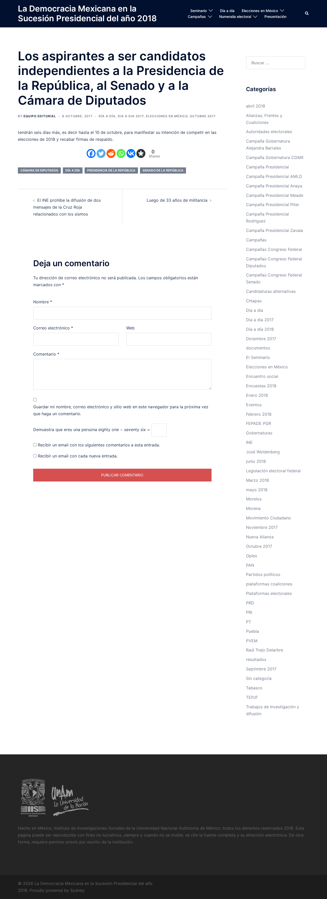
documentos (258, 347)
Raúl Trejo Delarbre (264, 649)
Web (130, 327)
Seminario (198, 10)
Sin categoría (259, 678)
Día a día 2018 (260, 329)
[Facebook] (91, 153)
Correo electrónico (53, 327)
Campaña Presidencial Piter (272, 204)
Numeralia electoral (235, 16)
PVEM (252, 640)
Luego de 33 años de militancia (177, 200)
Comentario (46, 354)
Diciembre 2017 (261, 338)
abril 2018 (255, 106)
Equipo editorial (40, 116)
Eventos (254, 404)
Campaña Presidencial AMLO (274, 176)
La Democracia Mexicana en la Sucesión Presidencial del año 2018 (87, 13)
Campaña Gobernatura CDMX (274, 157)
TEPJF (252, 697)
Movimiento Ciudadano (268, 517)
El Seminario (258, 357)
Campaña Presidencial (267, 166)
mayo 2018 (256, 489)
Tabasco (254, 687)
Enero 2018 (257, 395)
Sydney (77, 890)
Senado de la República (163, 170)
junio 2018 (256, 461)
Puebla (252, 631)
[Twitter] (101, 153)
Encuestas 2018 (261, 385)
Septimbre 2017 (261, 668)
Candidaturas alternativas (271, 291)
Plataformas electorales (269, 593)
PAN (250, 565)
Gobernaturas (259, 432)
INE (249, 442)
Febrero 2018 (259, 414)
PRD (250, 602)
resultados (256, 659)
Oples (251, 555)
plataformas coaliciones (269, 583)
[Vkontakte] (130, 153)
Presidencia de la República (111, 170)
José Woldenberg (263, 451)
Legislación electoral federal (273, 470)
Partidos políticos (263, 574)
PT (248, 621)
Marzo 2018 (257, 480)
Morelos (254, 498)
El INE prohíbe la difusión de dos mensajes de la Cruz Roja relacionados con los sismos (67, 207)
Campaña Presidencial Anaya (274, 185)
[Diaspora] (140, 153)
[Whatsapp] (120, 153)
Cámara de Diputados (39, 170)
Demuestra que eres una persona (65, 429)
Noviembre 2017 (262, 527)
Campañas (197, 16)
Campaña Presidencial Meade (274, 195)
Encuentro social (262, 376)
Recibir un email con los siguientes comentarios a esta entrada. (99, 444)
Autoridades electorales (269, 131)
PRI (249, 612)
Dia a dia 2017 (131, 116)
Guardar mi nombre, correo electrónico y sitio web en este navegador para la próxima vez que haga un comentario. (120, 410)
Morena (253, 508)
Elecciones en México (260, 10)
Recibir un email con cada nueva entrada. (78, 455)
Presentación (275, 16)
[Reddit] (111, 153)
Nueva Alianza (260, 536)
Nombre (42, 301)
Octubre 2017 (203, 116)
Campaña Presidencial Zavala (274, 230)
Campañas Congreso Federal (274, 249)
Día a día (227, 10)
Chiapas (254, 300)
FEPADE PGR (258, 423)
